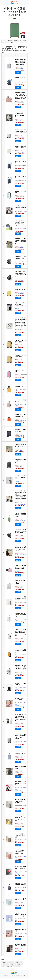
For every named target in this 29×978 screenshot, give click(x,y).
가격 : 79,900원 (19, 332)
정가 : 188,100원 (19, 619)
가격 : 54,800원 (19, 213)
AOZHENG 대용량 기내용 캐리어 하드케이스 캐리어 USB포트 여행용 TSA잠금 (20, 548)
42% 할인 (22, 137)
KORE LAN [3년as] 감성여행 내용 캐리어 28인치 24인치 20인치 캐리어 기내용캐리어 (21, 736)
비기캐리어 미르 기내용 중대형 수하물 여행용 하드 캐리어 (20, 650)
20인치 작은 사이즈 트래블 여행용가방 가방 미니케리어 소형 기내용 (20, 567)
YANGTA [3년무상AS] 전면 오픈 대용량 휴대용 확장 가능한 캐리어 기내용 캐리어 (21, 274)
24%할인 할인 (22, 450)
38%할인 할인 (22, 639)
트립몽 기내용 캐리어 (20, 289)
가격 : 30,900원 (19, 826)
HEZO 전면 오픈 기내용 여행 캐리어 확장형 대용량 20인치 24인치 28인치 (20, 241)
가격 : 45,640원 (19, 347)
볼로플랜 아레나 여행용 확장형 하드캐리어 (20, 430)
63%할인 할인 (23, 420)
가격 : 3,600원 (19, 792)
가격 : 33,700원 (19, 890)
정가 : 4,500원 (18, 787)
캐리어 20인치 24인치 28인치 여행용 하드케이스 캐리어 (20, 582)
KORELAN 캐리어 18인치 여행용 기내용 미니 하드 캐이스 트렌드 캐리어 (21, 131)
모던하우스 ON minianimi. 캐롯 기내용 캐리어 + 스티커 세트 (20, 914)
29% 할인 (22, 152)
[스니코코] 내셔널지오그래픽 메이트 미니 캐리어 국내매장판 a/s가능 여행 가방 (20, 223)
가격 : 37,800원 (19, 905)
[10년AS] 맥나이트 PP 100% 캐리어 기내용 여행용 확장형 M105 (20, 835)
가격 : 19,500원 (19, 936)
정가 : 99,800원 (18, 805)
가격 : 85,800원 (19, 407)
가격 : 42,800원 (19, 452)
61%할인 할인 (19, 375)
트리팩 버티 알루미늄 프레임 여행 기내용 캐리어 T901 (20, 615)
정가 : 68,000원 (18, 741)
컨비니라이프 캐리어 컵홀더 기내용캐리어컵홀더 (20, 783)
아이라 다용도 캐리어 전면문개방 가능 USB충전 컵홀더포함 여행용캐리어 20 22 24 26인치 (20, 668)
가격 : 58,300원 (19, 422)
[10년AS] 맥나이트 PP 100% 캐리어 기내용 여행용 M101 (20, 801)
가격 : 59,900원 (19, 282)
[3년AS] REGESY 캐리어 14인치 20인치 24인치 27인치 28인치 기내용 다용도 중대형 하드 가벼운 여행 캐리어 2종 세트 (21, 95)
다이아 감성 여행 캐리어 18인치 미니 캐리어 (20, 147)
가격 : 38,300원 (19, 875)
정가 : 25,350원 (18, 702)
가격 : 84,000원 (19, 622)
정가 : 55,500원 (18, 871)
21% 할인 (25, 211)
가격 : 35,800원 (19, 744)
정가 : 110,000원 (19, 654)
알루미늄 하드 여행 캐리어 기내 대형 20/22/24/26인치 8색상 (20, 304)
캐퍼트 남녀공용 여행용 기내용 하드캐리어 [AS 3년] (20, 461)
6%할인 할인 (22, 435)
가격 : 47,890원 (19, 264)
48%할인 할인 (22, 587)
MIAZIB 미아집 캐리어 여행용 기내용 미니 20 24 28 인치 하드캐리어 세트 (20, 818)
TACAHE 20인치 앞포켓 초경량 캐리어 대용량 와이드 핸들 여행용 (20, 531)
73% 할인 (22, 68)
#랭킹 (17, 962)
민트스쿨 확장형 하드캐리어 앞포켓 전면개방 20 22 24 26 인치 (20, 207)
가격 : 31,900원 (19, 483)
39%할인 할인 (22, 466)
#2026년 (4, 962)
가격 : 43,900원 (19, 85)
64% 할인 (22, 102)
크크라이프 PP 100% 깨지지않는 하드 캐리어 (20, 752)
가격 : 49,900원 (19, 104)
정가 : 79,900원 (18, 918)
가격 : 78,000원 (19, 249)
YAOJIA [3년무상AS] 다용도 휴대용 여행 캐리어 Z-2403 (20, 515)
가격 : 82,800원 (19, 392)
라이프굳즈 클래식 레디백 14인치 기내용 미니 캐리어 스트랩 (20, 477)
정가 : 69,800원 (18, 211)
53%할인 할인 (22, 346)
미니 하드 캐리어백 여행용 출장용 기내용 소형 (20, 867)
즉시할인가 (17, 67)
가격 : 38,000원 (19, 295)
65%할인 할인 (23, 536)
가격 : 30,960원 (19, 377)
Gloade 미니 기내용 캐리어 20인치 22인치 (20, 898)
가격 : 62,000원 (19, 310)
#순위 (21, 962)
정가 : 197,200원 (19, 389)
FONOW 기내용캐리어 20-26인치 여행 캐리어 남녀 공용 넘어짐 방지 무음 (21, 114)
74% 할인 (22, 293)
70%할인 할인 (22, 950)
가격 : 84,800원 (19, 231)
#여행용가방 (12, 964)
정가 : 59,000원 (18, 602)
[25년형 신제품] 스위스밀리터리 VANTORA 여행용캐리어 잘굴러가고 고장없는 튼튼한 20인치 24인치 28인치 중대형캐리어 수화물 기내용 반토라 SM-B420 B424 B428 (20, 495)
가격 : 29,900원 (19, 657)
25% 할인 (21, 120)
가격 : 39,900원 (19, 921)
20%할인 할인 (23, 554)
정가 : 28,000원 (18, 933)
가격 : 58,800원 (19, 122)
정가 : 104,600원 (19, 82)
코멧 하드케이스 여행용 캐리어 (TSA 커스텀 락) (20, 883)
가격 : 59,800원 (19, 675)
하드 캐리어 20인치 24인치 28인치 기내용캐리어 (21, 945)
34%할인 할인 (23, 520)
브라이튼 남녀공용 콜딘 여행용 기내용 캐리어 (20, 257)
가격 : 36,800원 (19, 641)
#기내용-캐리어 (11, 962)
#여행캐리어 (19, 964)
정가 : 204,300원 (19, 404)
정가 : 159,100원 (19, 687)
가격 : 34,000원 (19, 605)
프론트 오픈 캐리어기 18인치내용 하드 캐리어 (20, 445)
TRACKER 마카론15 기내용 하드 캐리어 (21, 341)
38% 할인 (22, 196)
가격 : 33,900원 (19, 138)
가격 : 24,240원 (19, 707)
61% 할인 (22, 280)
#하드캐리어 (17, 966)
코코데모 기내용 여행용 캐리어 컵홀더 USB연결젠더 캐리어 (20, 598)
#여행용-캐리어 (5, 964)
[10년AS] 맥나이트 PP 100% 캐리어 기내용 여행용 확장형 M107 (20, 852)
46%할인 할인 (23, 504)
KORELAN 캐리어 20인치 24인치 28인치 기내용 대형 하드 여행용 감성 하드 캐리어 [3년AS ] (21, 62)
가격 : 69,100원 (19, 690)
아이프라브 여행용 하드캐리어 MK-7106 (20, 385)
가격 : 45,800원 (19, 522)
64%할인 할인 (22, 757)
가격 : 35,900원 (19, 759)
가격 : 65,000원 (19, 726)
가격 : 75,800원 (19, 538)
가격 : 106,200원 (19, 505)
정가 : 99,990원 (18, 329)
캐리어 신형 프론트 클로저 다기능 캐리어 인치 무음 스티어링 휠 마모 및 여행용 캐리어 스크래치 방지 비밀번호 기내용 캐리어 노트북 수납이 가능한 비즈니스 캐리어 (21, 322)
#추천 (7, 966)
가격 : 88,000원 (19, 558)
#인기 (3, 966)
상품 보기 (18, 72)
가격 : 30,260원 (19, 573)
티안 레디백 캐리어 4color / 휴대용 (19, 699)
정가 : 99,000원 (18, 228)
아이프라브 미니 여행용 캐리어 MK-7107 (20, 415)
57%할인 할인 (22, 772)
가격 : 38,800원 (19, 153)
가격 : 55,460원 (19, 437)
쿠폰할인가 (17, 195)
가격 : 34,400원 (19, 70)
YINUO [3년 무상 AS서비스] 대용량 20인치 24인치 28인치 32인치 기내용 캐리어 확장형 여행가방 (21, 717)
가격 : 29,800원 (19, 774)
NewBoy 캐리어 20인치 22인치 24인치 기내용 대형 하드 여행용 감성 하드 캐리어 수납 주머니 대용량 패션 (21, 632)
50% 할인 (22, 247)
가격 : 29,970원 (19, 198)
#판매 (12, 966)
